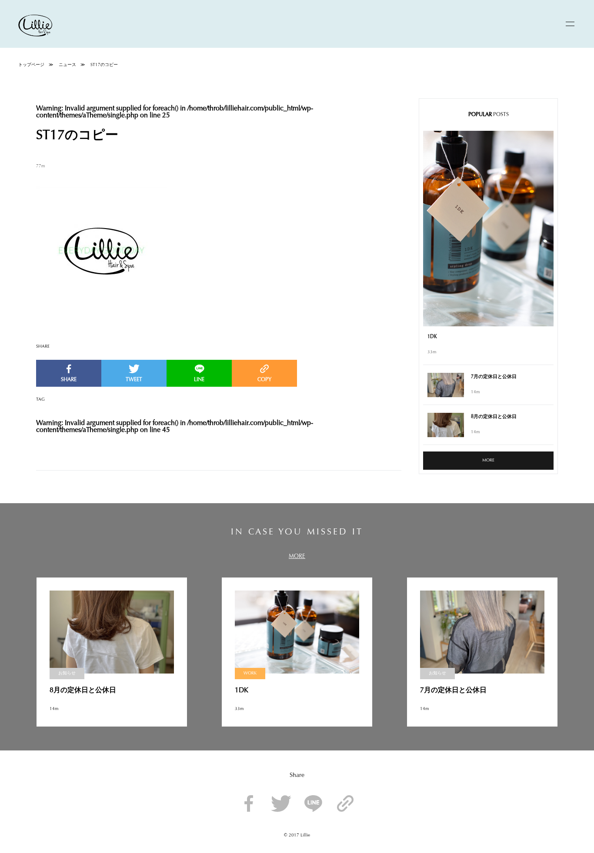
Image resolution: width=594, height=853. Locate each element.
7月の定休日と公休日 (494, 377)
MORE (488, 460)
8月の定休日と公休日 (494, 417)
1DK (432, 337)
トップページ (31, 65)
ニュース (67, 65)
